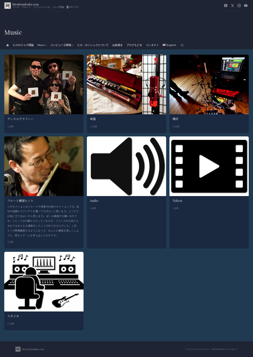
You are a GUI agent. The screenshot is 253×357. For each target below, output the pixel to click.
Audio (94, 200)
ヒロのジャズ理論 (23, 45)
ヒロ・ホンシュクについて (93, 45)
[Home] (7, 45)
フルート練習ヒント (20, 200)
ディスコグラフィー (20, 119)
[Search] (182, 45)
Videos (177, 200)
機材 (175, 119)
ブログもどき (134, 45)
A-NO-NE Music (217, 349)
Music (41, 45)
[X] (232, 6)
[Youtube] (246, 6)
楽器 (93, 119)
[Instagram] (239, 6)
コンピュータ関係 (60, 45)
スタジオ (13, 316)
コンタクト (152, 45)
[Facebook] (226, 6)
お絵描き (117, 45)
